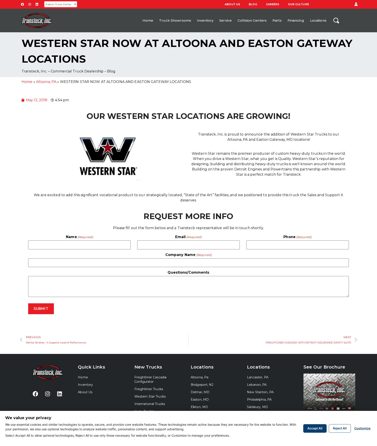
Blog (253, 4)
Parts (277, 20)
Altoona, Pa (199, 377)
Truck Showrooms (175, 20)
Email (188, 237)
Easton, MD (200, 399)
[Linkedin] (37, 4)
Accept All (314, 428)
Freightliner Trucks (148, 389)
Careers (272, 4)
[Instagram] (30, 4)
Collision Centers (252, 20)
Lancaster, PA (257, 377)
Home (147, 20)
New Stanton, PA (260, 392)
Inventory (205, 20)
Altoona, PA (46, 82)
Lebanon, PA (257, 385)
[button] (356, 4)
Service (225, 20)
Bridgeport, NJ (202, 385)
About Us (232, 4)
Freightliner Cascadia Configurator (150, 379)
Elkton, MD (199, 407)
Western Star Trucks (150, 396)
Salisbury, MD (257, 407)
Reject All (340, 428)
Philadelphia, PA (259, 399)
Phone (297, 237)
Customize (362, 428)
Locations (318, 20)
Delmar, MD (200, 392)
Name (79, 237)
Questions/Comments (188, 272)
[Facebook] (22, 4)
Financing (296, 20)
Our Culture (298, 4)
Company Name (188, 255)
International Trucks (149, 404)
